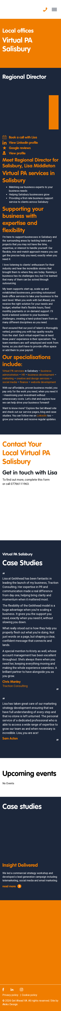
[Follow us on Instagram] (21, 989)
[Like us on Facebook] (3, 989)
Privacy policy (10, 995)
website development (43, 382)
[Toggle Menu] (54, 9)
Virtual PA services (13, 370)
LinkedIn (42, 415)
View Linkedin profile (23, 143)
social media (9, 382)
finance (24, 382)
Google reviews (20, 148)
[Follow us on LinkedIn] (12, 989)
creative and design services (33, 378)
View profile (17, 153)
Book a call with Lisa (23, 137)
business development (41, 374)
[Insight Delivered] (30, 837)
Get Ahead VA (19, 1000)
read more (9, 886)
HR (23, 374)
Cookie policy (29, 995)
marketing (8, 378)
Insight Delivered (20, 865)
